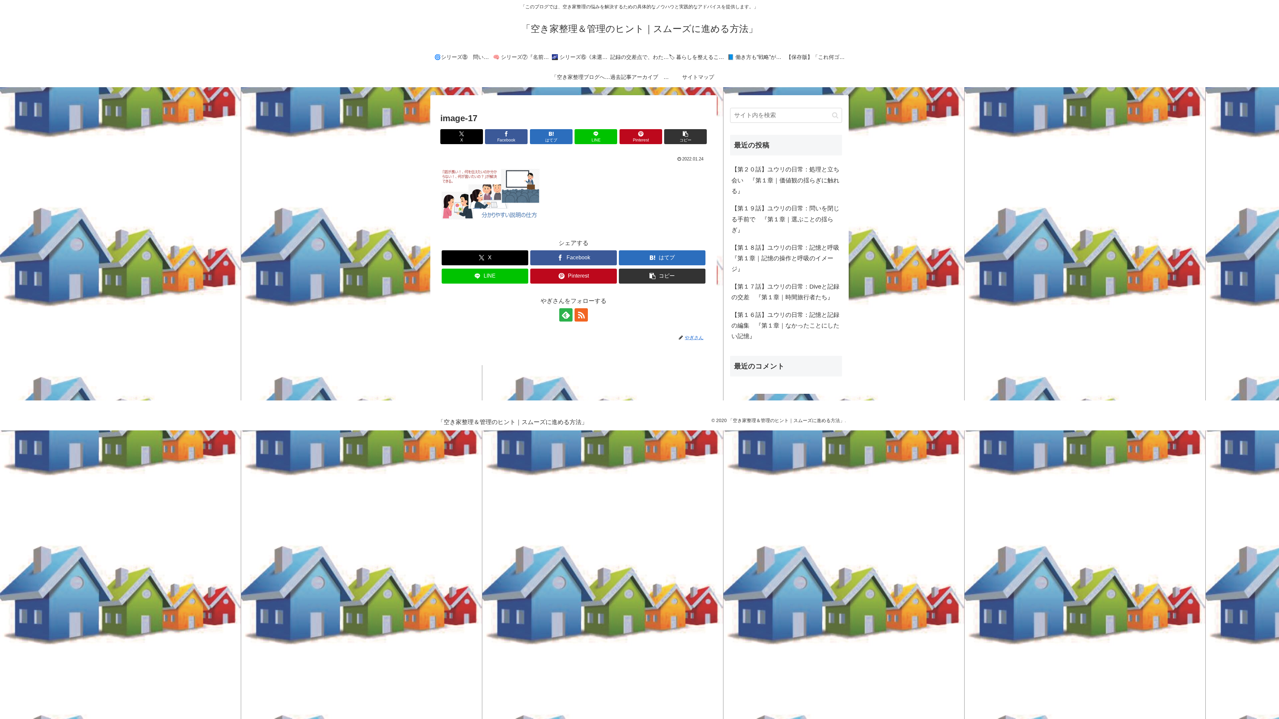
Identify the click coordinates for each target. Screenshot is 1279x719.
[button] (685, 136)
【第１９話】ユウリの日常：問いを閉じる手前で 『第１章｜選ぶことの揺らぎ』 (785, 219)
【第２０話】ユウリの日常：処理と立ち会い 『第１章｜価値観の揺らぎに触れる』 (785, 180)
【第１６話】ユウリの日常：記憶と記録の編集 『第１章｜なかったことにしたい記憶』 (785, 326)
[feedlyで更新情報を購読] (566, 315)
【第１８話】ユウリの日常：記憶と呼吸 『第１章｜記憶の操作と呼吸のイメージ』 (786, 258)
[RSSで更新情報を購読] (581, 315)
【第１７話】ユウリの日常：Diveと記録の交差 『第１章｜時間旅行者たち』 (785, 292)
